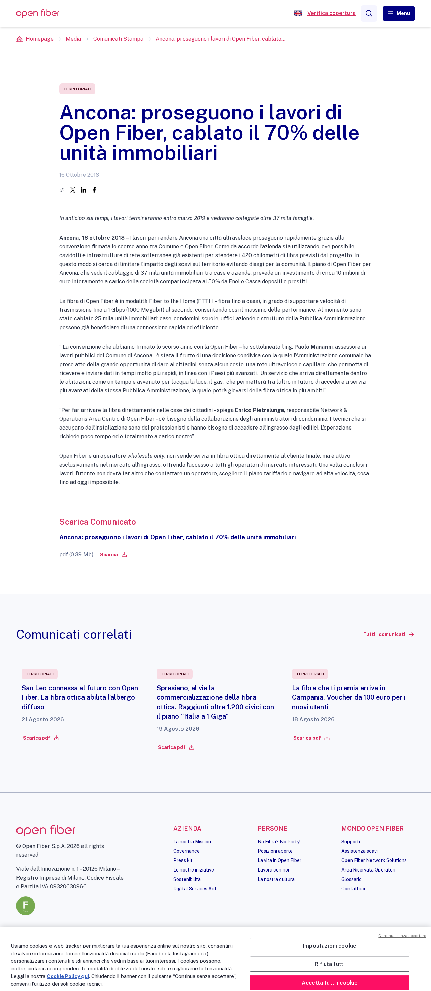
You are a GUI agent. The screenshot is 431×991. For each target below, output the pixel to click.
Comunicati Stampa (118, 39)
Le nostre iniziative (193, 870)
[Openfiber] (298, 13)
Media (73, 39)
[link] (113, 554)
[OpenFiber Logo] (37, 13)
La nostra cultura (276, 879)
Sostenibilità (187, 879)
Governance (186, 851)
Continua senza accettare (402, 936)
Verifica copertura (331, 13)
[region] (215, 959)
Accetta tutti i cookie (330, 983)
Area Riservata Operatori (368, 870)
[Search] (369, 13)
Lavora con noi (273, 870)
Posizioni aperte (275, 851)
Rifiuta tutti (329, 964)
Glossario (351, 879)
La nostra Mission (192, 841)
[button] (399, 13)
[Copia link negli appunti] (62, 190)
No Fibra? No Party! (279, 841)
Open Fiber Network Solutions (374, 860)
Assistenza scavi (359, 851)
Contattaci (353, 888)
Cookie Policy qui (68, 976)
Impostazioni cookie (329, 945)
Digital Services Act (195, 888)
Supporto (351, 841)
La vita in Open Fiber (279, 860)
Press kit (183, 860)
